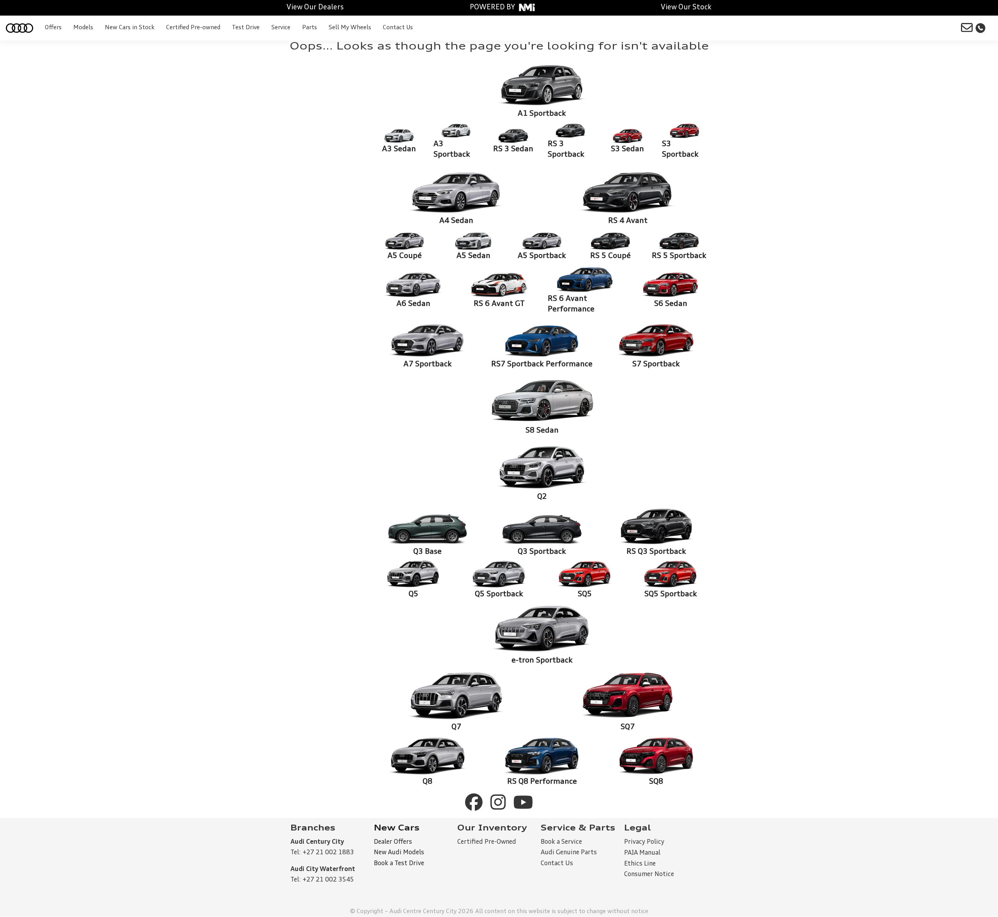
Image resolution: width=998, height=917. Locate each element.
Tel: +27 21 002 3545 (322, 880)
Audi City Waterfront (322, 869)
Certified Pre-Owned (486, 842)
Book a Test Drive (399, 863)
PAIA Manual (642, 853)
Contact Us (398, 28)
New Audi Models (399, 853)
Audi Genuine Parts (569, 853)
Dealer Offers (393, 842)
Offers (53, 28)
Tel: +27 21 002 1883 (322, 853)
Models (83, 28)
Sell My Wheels (350, 28)
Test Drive (246, 28)
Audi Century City (317, 842)
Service (280, 28)
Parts (309, 28)
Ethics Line (640, 864)
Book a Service (561, 842)
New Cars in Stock (129, 28)
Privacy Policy (644, 842)
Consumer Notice (649, 874)
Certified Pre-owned (193, 28)
